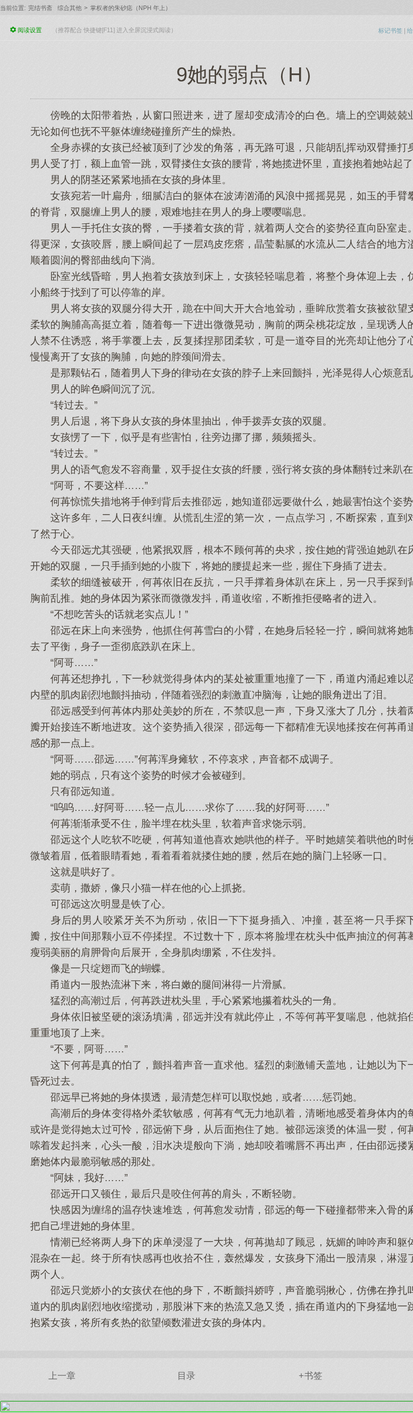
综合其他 (69, 8)
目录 (186, 1376)
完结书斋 (40, 8)
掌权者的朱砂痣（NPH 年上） (130, 8)
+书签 (310, 1376)
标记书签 (390, 30)
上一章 (62, 1376)
